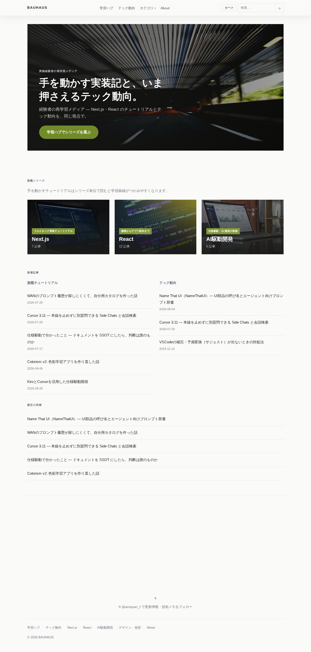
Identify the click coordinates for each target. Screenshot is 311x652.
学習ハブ (106, 8)
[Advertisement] (155, 552)
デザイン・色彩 (130, 627)
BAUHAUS (37, 7)
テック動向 (126, 8)
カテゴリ (147, 8)
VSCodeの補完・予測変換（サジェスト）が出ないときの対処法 (211, 342)
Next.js (72, 627)
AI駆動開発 (105, 627)
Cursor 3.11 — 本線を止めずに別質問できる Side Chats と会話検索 (81, 315)
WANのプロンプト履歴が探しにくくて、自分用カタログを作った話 (82, 296)
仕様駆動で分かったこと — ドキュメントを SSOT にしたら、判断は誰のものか (92, 460)
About (165, 8)
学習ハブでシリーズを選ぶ (69, 132)
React (87, 627)
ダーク (229, 7)
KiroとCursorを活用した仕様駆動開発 (57, 382)
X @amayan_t (129, 607)
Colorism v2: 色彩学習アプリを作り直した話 (63, 362)
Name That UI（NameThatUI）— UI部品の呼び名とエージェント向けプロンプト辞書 (96, 419)
